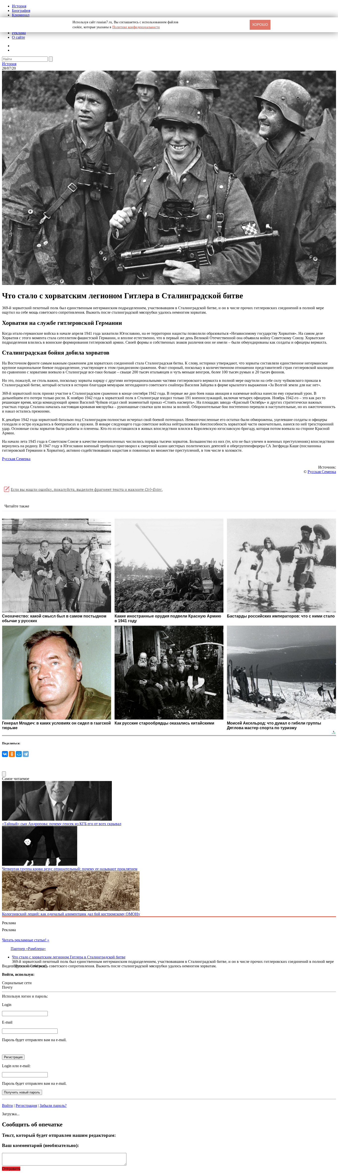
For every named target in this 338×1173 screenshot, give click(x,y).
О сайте (18, 37)
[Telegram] (26, 754)
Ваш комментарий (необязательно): (40, 1145)
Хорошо (260, 25)
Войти (7, 1105)
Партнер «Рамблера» (28, 949)
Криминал (20, 15)
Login (6, 1005)
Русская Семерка (16, 459)
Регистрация (26, 1105)
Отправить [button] (11, 1169)
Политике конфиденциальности (136, 27)
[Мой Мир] (19, 754)
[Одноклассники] (12, 754)
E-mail (7, 1022)
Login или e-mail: (16, 1066)
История (19, 6)
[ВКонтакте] (5, 754)
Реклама (19, 33)
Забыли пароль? (53, 1105)
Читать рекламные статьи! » (25, 940)
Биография (21, 10)
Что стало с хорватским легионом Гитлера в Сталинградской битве (68, 957)
